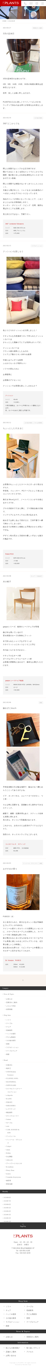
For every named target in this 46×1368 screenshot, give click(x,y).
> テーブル (9, 1023)
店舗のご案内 (11, 1352)
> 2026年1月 (6, 1221)
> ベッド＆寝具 (10, 1034)
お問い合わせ (31, 3)
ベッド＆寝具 (11, 1314)
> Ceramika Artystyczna (13, 1177)
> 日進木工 (9, 1065)
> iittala (7, 1150)
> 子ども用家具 (10, 1037)
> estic (7, 1126)
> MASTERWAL (10, 1082)
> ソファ (8, 1020)
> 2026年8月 (6, 1197)
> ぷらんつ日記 (10, 1006)
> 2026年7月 (6, 1201)
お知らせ (9, 1337)
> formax (8, 1119)
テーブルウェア (32, 1322)
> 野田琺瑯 (9, 1184)
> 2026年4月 (6, 1211)
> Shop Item (6, 1015)
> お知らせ (9, 999)
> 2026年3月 (6, 1214)
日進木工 (39, 576)
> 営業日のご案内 (11, 1002)
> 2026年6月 (6, 1204)
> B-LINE (8, 1099)
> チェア (8, 1027)
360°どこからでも (11, 123)
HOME (4, 21)
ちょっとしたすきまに (13, 428)
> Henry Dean (9, 1170)
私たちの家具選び (13, 1348)
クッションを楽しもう (13, 251)
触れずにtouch (9, 708)
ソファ (8, 1307)
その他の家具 (38, 118)
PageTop (23, 1226)
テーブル (29, 1307)
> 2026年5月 (6, 1207)
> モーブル (9, 1123)
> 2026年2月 (6, 1218)
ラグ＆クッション (37, 246)
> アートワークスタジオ (13, 1163)
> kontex (8, 1174)
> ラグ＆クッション (12, 1047)
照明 (28, 1318)
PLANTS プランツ (10, 3)
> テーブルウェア (11, 1051)
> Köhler (8, 1153)
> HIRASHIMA (10, 1106)
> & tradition (9, 1167)
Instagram (37, 3)
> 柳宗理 (8, 1180)
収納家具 (29, 1310)
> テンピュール (10, 1136)
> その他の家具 (10, 1040)
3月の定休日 (8, 34)
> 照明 (7, 1044)
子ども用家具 (38, 422)
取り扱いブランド (33, 1348)
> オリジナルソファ (12, 1116)
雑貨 (41, 702)
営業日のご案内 (37, 28)
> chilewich (9, 1160)
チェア (33, 576)
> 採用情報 (9, 1009)
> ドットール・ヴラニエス (13, 1141)
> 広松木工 (9, 1102)
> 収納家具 (9, 1030)
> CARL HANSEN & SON (12, 1131)
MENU (42, 3)
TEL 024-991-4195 (25, 3)
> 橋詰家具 (9, 1112)
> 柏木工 (8, 1068)
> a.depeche (9, 1095)
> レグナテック (10, 1109)
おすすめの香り (10, 869)
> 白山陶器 (9, 1156)
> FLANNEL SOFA (11, 1078)
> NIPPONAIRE (10, 1085)
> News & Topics (8, 994)
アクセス (29, 1352)
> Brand (5, 1060)
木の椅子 (7, 582)
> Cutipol (8, 1146)
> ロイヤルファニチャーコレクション (13, 1090)
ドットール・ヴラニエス (30, 863)
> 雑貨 (7, 1054)
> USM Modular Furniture (10, 1073)
